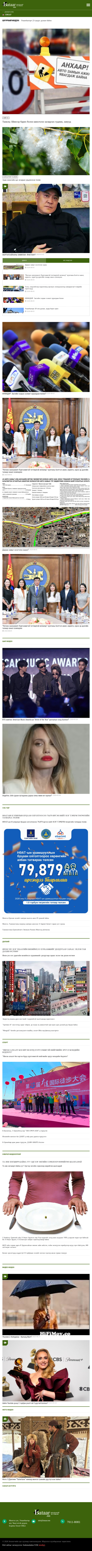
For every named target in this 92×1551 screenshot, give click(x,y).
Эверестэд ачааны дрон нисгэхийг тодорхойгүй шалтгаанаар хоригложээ (28, 1019)
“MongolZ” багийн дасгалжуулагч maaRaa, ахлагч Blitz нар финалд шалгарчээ (30, 1030)
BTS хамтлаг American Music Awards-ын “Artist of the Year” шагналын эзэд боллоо (35, 720)
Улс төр (5, 808)
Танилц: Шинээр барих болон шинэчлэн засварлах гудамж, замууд (36, 121)
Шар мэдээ (7, 641)
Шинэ (24, 260)
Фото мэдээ (7, 1410)
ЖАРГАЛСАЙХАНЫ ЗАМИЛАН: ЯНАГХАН (18, 255)
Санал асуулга (9, 1486)
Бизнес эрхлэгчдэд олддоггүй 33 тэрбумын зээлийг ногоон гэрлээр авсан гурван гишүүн (34, 1253)
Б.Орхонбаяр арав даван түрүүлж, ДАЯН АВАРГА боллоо (23, 1142)
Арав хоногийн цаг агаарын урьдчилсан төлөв (21, 180)
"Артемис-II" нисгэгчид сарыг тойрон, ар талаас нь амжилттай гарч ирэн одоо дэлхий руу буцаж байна (40, 1025)
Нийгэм (6, 118)
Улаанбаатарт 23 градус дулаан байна (36, 20)
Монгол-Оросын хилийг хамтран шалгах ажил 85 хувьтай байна (25, 918)
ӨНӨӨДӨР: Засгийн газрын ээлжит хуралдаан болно (44, 298)
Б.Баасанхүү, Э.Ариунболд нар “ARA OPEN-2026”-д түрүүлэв (24, 1131)
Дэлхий (5, 942)
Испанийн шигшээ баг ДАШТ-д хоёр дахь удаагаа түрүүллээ (24, 1136)
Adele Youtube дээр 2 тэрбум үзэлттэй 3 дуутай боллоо (24, 1403)
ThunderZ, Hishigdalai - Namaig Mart (16, 1337)
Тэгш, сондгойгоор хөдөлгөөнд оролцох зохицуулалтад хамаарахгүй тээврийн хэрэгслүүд (53, 288)
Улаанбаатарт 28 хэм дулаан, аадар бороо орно (41, 309)
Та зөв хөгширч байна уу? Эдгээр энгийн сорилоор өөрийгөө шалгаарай (42, 1162)
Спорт (5, 1042)
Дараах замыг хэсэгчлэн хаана (36, 265)
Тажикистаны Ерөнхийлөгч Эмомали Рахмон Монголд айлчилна (26, 930)
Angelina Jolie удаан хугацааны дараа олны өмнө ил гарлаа (26, 795)
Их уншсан (67, 260)
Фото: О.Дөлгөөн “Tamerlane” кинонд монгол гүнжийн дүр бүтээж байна (31, 1479)
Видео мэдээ (8, 1267)
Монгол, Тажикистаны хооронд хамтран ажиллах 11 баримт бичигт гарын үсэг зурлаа (33, 924)
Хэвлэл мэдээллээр (11, 1154)
